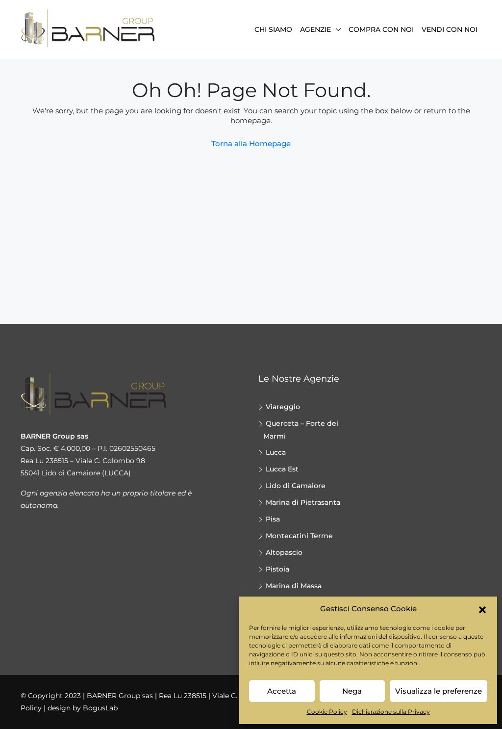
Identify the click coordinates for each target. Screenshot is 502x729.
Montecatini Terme (299, 535)
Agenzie (315, 29)
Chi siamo (273, 29)
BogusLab (100, 707)
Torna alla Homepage (251, 143)
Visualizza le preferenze (438, 691)
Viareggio (283, 406)
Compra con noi (381, 29)
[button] (482, 609)
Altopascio (284, 552)
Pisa (273, 519)
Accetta (281, 691)
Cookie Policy (327, 711)
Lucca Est (282, 469)
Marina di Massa (294, 585)
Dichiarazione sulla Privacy (391, 711)
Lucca (276, 452)
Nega (352, 691)
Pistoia (277, 569)
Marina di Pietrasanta (303, 502)
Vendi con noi (449, 29)
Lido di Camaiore (296, 485)
